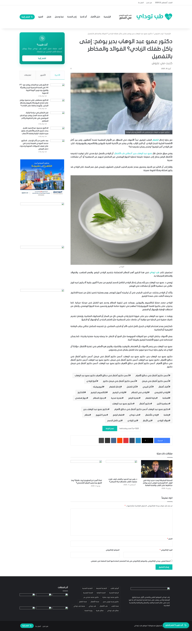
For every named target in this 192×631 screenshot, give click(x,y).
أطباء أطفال (164, 387)
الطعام (155, 140)
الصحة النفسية (88, 593)
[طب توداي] (144, 16)
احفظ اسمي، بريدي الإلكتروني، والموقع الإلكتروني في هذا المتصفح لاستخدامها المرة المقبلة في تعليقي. (130, 561)
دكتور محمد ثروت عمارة (110, 597)
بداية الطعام (150, 398)
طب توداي (154, 272)
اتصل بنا (141, 3)
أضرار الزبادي (91, 381)
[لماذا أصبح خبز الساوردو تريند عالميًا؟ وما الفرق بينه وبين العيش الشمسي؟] (86, 469)
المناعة (165, 398)
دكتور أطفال (144, 404)
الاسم (169, 539)
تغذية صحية (116, 398)
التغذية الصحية (87, 588)
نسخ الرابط (110, 428)
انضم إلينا (26, 17)
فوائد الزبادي (163, 421)
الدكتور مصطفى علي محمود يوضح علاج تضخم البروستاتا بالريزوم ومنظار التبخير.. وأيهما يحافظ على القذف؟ (34, 103)
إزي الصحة (72, 17)
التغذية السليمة (101, 588)
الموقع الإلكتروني (112, 550)
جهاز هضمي (81, 398)
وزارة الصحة (88, 610)
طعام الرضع (118, 415)
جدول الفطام (99, 398)
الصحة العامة (101, 593)
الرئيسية (107, 17)
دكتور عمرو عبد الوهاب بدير (95, 409)
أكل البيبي (147, 387)
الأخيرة (57, 75)
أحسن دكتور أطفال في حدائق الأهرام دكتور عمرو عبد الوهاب (102, 375)
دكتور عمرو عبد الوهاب (122, 404)
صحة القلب (115, 606)
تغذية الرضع (133, 398)
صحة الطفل (83, 601)
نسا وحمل (59, 17)
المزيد (40, 17)
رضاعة (166, 415)
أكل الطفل (131, 387)
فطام (87, 415)
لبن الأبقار (147, 421)
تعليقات (27, 75)
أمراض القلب (114, 588)
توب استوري (158, 34)
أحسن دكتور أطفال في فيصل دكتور (119, 381)
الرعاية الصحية (114, 593)
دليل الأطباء (95, 17)
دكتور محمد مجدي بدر (91, 597)
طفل (49, 17)
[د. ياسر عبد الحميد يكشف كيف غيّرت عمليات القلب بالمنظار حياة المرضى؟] (121, 468)
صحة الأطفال (95, 601)
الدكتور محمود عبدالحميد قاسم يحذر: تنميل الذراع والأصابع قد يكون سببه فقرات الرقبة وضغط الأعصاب (34, 130)
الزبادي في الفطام (139, 392)
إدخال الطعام (114, 387)
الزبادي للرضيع (119, 392)
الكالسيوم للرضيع (98, 392)
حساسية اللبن (163, 404)
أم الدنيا (83, 17)
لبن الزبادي (132, 421)
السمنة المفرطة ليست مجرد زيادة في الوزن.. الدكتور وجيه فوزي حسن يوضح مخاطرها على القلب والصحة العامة (157, 482)
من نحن (149, 3)
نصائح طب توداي (113, 610)
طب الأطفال (104, 606)
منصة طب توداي (79, 606)
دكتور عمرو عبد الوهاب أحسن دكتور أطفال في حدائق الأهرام (141, 409)
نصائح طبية (100, 610)
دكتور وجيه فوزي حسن (111, 601)
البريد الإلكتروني (166, 550)
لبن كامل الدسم (114, 421)
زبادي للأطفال (151, 415)
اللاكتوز (81, 392)
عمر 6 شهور (101, 415)
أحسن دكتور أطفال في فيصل (155, 381)
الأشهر (43, 75)
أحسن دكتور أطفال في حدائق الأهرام (152, 375)
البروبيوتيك (98, 387)
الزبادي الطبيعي (161, 392)
